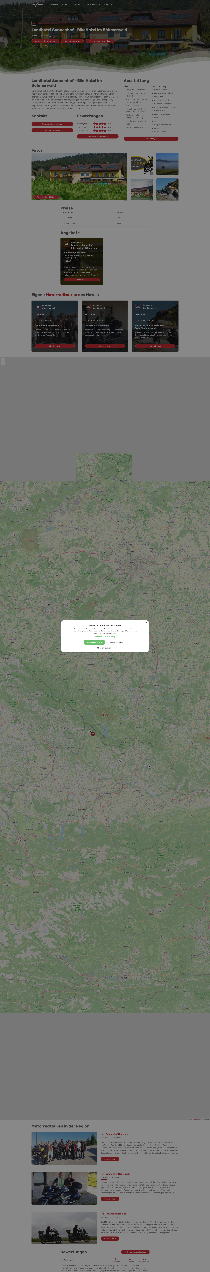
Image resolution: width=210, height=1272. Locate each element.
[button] (105, 637)
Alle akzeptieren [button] (94, 642)
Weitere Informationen (109, 633)
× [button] (146, 622)
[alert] (105, 636)
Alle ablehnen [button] (116, 642)
